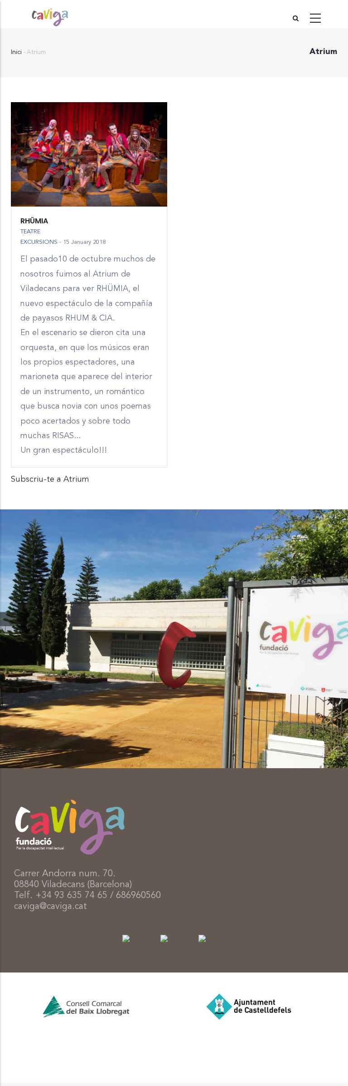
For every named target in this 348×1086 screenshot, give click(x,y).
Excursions (39, 242)
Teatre (30, 232)
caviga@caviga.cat (50, 906)
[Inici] (50, 14)
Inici (16, 52)
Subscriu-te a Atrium (50, 479)
